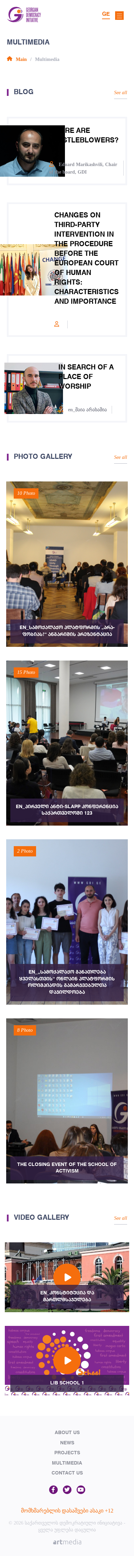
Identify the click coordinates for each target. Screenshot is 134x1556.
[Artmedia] (67, 1542)
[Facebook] (53, 1490)
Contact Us (67, 1473)
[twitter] (67, 1490)
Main (21, 59)
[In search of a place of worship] (33, 388)
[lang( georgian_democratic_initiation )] (24, 20)
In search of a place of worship (85, 377)
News (67, 1443)
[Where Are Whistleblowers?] (28, 151)
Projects (67, 1453)
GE (106, 14)
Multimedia (67, 1463)
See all (120, 92)
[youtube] (81, 1490)
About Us (67, 1432)
